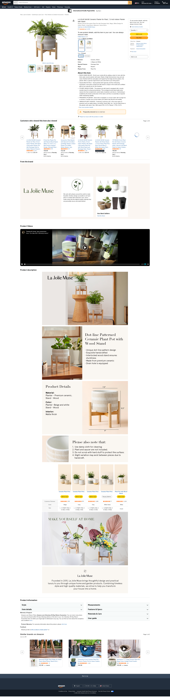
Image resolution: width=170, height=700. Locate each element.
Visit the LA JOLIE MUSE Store (86, 27)
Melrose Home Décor (141, 43)
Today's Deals (18, 7)
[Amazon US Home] (61, 686)
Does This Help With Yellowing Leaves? (37, 233)
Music (54, 7)
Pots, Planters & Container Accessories (54, 14)
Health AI (10, 7)
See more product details (86, 107)
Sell (43, 7)
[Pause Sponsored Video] (60, 652)
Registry (48, 7)
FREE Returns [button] (82, 36)
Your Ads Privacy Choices (104, 691)
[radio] (31, 68)
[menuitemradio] (145, 264)
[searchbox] (73, 2)
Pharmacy (60, 7)
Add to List (134, 57)
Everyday (67, 7)
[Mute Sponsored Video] (60, 656)
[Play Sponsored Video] (85, 649)
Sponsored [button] (22, 636)
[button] (3, 7)
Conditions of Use (63, 691)
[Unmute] (148, 264)
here (31, 620)
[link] (33, 144)
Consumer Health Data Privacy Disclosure (87, 691)
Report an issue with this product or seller (91, 116)
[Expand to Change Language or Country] (139, 3)
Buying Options (107, 496)
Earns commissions (41, 231)
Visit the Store (101, 216)
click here (64, 624)
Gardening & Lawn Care (38, 14)
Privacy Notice (71, 691)
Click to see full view (48, 63)
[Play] (21, 264)
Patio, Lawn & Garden (25, 14)
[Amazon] (6, 2)
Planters (67, 14)
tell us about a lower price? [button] (39, 629)
